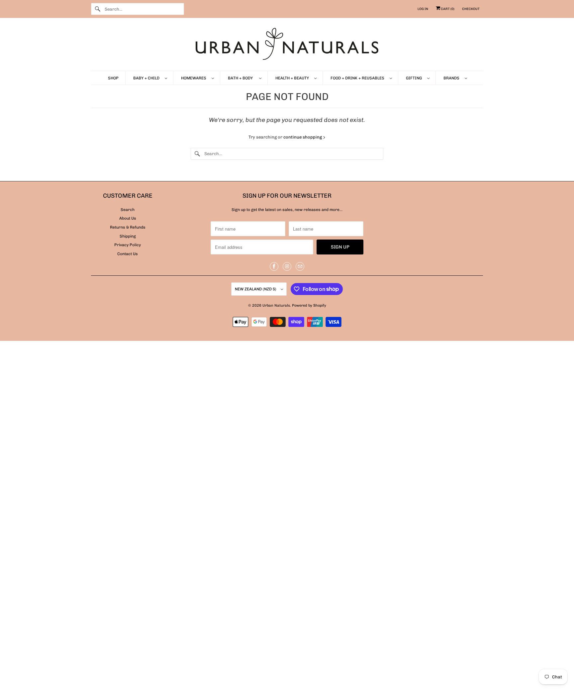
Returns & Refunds (127, 227)
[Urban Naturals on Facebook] (274, 266)
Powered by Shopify (309, 305)
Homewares (194, 78)
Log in (423, 9)
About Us (127, 218)
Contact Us (127, 253)
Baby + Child (147, 78)
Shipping (128, 236)
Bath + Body (242, 78)
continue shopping (303, 137)
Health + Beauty (293, 78)
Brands (452, 78)
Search (128, 209)
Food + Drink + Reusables (358, 78)
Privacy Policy (127, 245)
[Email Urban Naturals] (300, 266)
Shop (113, 78)
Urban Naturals (276, 305)
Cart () (447, 9)
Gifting (415, 78)
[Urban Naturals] (287, 46)
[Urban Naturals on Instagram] (287, 266)
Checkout (471, 9)
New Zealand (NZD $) (256, 289)
